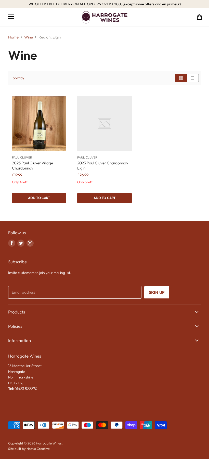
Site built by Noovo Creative (29, 449)
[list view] (193, 78)
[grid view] (181, 78)
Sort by (18, 78)
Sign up (157, 292)
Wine (28, 37)
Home (13, 37)
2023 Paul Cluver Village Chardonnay (32, 166)
